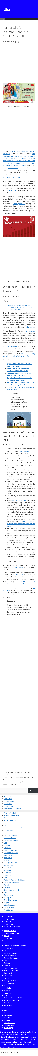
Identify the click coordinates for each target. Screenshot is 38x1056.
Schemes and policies (12, 890)
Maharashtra (9, 865)
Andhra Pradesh (10, 813)
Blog (5, 825)
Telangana (8, 897)
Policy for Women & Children (15, 880)
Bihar (6, 823)
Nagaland (8, 875)
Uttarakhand (9, 907)
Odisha (6, 877)
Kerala (6, 860)
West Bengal (8, 910)
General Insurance (9, 772)
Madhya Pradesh (10, 863)
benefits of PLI (22, 772)
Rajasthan (8, 887)
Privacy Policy (9, 806)
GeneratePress (24, 1053)
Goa (5, 843)
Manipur (7, 868)
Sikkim (6, 892)
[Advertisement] (19, 63)
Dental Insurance (10, 835)
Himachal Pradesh (11, 853)
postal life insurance (10, 775)
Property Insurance (11, 882)
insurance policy (17, 567)
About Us (7, 796)
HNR (7, 9)
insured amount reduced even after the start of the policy (21, 523)
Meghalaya (8, 870)
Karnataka (8, 858)
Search (33, 791)
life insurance (13, 168)
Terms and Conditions (12, 809)
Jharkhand (8, 855)
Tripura (7, 902)
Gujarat (7, 845)
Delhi (6, 833)
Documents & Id (10, 838)
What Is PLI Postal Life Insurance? (19, 305)
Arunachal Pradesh (11, 815)
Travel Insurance (10, 900)
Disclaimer (8, 804)
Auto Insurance (10, 820)
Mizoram (7, 872)
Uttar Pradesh (9, 905)
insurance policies (19, 500)
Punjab (6, 885)
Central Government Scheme (15, 828)
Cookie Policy (9, 801)
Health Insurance (10, 850)
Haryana (7, 848)
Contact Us (8, 799)
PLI (29, 772)
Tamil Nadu (8, 895)
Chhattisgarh (9, 830)
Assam (6, 818)
